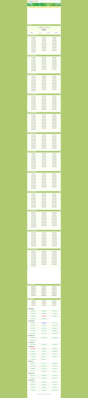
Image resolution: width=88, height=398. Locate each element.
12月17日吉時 (43, 258)
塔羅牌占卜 (55, 371)
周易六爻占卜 (43, 363)
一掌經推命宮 (43, 371)
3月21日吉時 (54, 84)
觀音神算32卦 (32, 363)
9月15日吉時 (54, 199)
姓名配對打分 (54, 316)
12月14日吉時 (43, 257)
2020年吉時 (33, 305)
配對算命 (48, 3)
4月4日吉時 (33, 97)
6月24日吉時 (54, 145)
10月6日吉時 (54, 213)
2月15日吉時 (54, 63)
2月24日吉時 (54, 67)
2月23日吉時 (44, 67)
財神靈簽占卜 (54, 356)
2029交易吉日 (54, 292)
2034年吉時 (54, 302)
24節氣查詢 (33, 390)
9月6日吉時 (54, 195)
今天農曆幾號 (43, 384)
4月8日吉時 (44, 99)
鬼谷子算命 (33, 371)
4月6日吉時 (54, 97)
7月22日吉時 (33, 163)
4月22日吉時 (33, 106)
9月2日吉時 (44, 193)
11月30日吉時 (54, 245)
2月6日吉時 (54, 58)
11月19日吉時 (33, 241)
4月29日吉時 (44, 109)
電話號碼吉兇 (43, 337)
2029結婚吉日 (33, 288)
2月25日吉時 (33, 69)
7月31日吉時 (33, 168)
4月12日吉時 (54, 100)
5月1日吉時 (33, 114)
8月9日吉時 (54, 176)
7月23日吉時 (44, 163)
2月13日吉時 (33, 63)
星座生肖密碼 (32, 344)
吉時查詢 (40, 32)
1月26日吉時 (44, 49)
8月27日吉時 (54, 185)
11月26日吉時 (43, 244)
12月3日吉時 (54, 251)
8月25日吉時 (33, 185)
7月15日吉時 (54, 159)
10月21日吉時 (54, 221)
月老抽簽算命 (32, 351)
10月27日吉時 (54, 224)
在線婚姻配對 (32, 368)
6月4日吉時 (33, 136)
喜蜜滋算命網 (33, 1)
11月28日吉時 (33, 245)
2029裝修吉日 (43, 289)
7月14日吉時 (44, 159)
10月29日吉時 (43, 225)
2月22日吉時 (33, 67)
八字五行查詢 (32, 330)
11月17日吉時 (43, 239)
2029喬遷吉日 (43, 286)
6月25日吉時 (33, 146)
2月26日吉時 (44, 69)
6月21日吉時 (54, 143)
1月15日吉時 (54, 43)
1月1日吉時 (33, 37)
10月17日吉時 (43, 219)
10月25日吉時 (33, 224)
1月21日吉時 (54, 46)
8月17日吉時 (44, 181)
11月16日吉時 (33, 239)
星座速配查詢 (43, 313)
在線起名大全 (32, 375)
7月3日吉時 (54, 153)
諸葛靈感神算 (54, 363)
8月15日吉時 (54, 179)
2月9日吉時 (54, 60)
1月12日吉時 (54, 41)
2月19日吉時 (33, 66)
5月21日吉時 (54, 123)
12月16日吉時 (33, 258)
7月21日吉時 (54, 162)
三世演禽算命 (32, 328)
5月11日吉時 (44, 119)
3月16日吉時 (33, 83)
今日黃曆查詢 (32, 382)
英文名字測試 (43, 333)
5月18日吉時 (54, 122)
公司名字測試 (32, 325)
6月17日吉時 (44, 142)
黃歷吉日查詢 (32, 384)
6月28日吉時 (33, 148)
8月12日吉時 (54, 178)
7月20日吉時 (44, 162)
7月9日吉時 (54, 156)
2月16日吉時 (33, 64)
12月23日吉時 (43, 261)
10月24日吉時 (54, 222)
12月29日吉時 (43, 264)
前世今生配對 (43, 368)
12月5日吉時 (44, 252)
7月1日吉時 (33, 153)
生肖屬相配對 (32, 316)
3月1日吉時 (33, 76)
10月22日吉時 (33, 222)
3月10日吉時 (33, 80)
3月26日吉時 (44, 87)
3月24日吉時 (54, 86)
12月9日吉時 (54, 254)
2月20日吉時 (44, 66)
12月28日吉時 (33, 264)
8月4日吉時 (33, 175)
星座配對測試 (32, 310)
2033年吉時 (44, 302)
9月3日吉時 (54, 193)
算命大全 (59, 1)
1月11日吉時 (44, 41)
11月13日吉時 (33, 238)
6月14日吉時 (44, 140)
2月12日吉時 (54, 61)
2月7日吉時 (33, 60)
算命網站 (31, 3)
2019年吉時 (44, 305)
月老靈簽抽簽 (54, 348)
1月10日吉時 (33, 41)
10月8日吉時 (44, 215)
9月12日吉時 (54, 198)
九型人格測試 (54, 333)
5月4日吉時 (33, 116)
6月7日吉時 (33, 137)
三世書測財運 (54, 325)
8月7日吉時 (33, 176)
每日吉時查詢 (54, 382)
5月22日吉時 (33, 125)
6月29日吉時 (44, 148)
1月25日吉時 (33, 49)
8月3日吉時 (54, 173)
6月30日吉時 (54, 148)
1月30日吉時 (54, 50)
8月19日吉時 (33, 182)
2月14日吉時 (44, 63)
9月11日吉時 (44, 198)
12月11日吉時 (43, 255)
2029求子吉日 (33, 292)
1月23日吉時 (44, 47)
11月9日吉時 (54, 235)
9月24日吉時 (54, 204)
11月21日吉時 (54, 241)
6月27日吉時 (54, 146)
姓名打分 (39, 5)
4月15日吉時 (54, 102)
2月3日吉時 (54, 57)
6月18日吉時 (54, 142)
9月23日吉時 (44, 204)
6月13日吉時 (33, 140)
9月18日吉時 (54, 201)
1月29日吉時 (44, 50)
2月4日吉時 (33, 58)
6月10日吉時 (33, 139)
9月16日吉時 (33, 201)
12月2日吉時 (44, 251)
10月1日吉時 (33, 212)
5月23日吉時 (44, 125)
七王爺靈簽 (33, 356)
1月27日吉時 (54, 49)
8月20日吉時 (44, 182)
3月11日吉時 (44, 80)
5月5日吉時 (44, 116)
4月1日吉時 (33, 96)
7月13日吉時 (33, 159)
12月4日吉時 (33, 252)
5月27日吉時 (54, 126)
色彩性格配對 (32, 318)
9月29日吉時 (44, 207)
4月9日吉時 (54, 99)
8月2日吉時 (44, 173)
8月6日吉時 (54, 175)
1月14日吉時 (44, 43)
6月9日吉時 (54, 137)
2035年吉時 (33, 303)
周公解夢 (48, 5)
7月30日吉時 (54, 166)
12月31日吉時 (33, 265)
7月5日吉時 (44, 155)
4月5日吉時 (44, 97)
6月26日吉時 (44, 146)
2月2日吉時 (44, 57)
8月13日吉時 (33, 179)
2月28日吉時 (33, 70)
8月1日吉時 (33, 173)
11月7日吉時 (33, 235)
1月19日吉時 (33, 46)
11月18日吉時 (54, 239)
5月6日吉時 (54, 116)
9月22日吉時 (33, 204)
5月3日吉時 (54, 114)
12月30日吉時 (54, 264)
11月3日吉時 (54, 232)
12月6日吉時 (54, 252)
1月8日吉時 (44, 40)
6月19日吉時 (33, 143)
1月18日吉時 (54, 44)
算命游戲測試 (54, 330)
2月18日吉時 (54, 64)
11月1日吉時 (33, 232)
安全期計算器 (43, 390)
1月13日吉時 (33, 43)
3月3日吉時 (54, 76)
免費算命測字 (43, 330)
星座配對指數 (43, 310)
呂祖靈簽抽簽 (54, 351)
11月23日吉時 (43, 242)
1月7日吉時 (33, 40)
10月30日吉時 (54, 225)
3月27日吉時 (54, 87)
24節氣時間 (55, 387)
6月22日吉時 (33, 145)
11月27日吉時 (54, 244)
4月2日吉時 (44, 96)
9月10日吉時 (33, 198)
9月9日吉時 (54, 196)
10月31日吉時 (33, 227)
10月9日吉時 (54, 215)
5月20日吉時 (44, 123)
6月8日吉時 (44, 137)
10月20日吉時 (43, 221)
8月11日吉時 (44, 178)
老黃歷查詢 (44, 382)
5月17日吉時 (44, 122)
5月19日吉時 (33, 123)
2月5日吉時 (44, 58)
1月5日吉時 (44, 38)
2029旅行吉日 (33, 289)
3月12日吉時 (54, 80)
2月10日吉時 (33, 61)
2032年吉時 (33, 302)
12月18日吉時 (54, 258)
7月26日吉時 (44, 165)
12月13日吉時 (33, 257)
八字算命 (56, 5)
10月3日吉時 (54, 212)
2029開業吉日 (33, 286)
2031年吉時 (54, 300)
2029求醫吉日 (54, 295)
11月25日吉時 (33, 244)
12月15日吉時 (54, 257)
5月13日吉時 (33, 120)
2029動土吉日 (43, 288)
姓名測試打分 (43, 328)
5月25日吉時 (33, 126)
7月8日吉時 (44, 156)
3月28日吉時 (33, 89)
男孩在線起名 (43, 375)
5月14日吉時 (44, 120)
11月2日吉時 (44, 232)
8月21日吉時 (54, 182)
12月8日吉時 (44, 254)
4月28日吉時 (33, 109)
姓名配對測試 (54, 310)
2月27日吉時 (54, 69)
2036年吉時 (44, 303)
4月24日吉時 (54, 106)
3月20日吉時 (44, 84)
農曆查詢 (56, 32)
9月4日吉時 (33, 195)
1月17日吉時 (44, 44)
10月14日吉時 (43, 218)
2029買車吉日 (43, 292)
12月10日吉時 (33, 255)
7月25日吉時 (33, 165)
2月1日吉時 (33, 57)
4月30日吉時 (54, 109)
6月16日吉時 (33, 142)
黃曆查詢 (39, 3)
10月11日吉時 (43, 216)
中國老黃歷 (33, 387)
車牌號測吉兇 (32, 340)
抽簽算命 (31, 5)
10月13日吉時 (33, 218)
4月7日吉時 (33, 99)
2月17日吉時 (44, 64)
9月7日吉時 (33, 196)
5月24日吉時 (54, 125)
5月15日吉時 (54, 120)
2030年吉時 (44, 300)
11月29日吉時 (43, 245)
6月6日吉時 (54, 136)
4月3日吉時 (54, 96)
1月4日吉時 (33, 38)
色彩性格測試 (32, 333)
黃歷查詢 (31, 32)
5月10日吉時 (33, 119)
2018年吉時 (54, 305)
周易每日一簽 (43, 356)
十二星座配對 (54, 313)
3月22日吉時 (33, 86)
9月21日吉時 (54, 202)
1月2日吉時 (44, 37)
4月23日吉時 (44, 106)
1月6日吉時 (54, 38)
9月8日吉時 (44, 196)
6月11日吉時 (44, 139)
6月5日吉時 (44, 136)
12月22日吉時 (33, 261)
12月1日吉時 (33, 251)
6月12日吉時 (54, 139)
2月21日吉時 (54, 66)
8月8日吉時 (44, 176)
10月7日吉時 (33, 215)
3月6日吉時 (54, 77)
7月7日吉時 (33, 156)
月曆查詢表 (55, 384)
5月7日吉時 (33, 117)
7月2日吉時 (44, 153)
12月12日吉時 (54, 255)
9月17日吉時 (44, 201)
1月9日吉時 (54, 40)
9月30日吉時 (54, 207)
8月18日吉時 (54, 181)
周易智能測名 (54, 328)
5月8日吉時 (44, 117)
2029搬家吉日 (54, 286)
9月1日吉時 (33, 193)
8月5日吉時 (44, 175)
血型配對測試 (32, 313)
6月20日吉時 (44, 143)
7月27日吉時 (54, 165)
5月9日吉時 (54, 117)
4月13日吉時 (33, 102)
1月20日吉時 (44, 46)
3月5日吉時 (44, 77)
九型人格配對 (43, 318)
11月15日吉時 (54, 238)
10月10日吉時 (33, 216)
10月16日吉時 (33, 219)
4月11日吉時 (44, 100)
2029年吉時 (33, 300)
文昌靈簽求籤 (32, 359)
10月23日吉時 (43, 222)
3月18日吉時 (54, 83)
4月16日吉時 (33, 103)
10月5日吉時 (44, 213)
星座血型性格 (43, 344)
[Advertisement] (44, 16)
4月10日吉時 (33, 100)
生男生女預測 (54, 390)
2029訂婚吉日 (54, 288)
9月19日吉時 (33, 202)
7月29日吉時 (44, 166)
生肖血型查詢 (54, 344)
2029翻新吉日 (43, 295)
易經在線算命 (54, 368)
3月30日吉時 (54, 89)
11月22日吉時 (33, 242)
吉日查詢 (48, 32)
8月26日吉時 (44, 185)
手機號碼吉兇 (32, 337)
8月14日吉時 (44, 179)
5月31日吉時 (33, 129)
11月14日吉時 (43, 238)
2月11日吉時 (44, 61)
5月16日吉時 (33, 122)
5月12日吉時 (54, 119)
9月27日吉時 (54, 205)
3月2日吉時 (44, 76)
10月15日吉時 (54, 218)
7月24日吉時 (54, 163)
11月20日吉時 (43, 241)
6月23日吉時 (44, 145)
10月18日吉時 (54, 219)
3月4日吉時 (33, 77)
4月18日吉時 (54, 103)
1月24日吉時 (54, 47)
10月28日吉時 (33, 225)
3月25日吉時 (33, 87)
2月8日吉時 (44, 60)
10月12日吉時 (54, 216)
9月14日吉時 (44, 199)
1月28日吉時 (33, 50)
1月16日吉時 (33, 44)
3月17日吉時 (44, 83)
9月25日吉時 (33, 205)
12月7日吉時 (33, 254)
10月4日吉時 (33, 213)
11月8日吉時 (44, 235)
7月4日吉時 (33, 155)
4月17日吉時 (44, 103)
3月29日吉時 (44, 89)
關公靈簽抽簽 (43, 348)
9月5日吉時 (44, 195)
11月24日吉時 (54, 242)
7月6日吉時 (54, 155)
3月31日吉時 (33, 90)
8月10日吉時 (33, 178)
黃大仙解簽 (44, 351)
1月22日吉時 (33, 47)
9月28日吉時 (33, 207)
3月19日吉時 (33, 84)
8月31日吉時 (33, 188)
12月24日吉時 (54, 261)
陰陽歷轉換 (44, 387)
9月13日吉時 (33, 199)
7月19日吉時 (33, 162)
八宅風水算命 (43, 325)
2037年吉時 (54, 303)
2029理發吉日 (54, 289)
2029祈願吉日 (33, 295)
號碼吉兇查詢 (54, 337)
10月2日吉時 (44, 212)
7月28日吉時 (33, 166)
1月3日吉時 (54, 37)
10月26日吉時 (43, 224)
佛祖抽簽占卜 (43, 359)
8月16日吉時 (33, 181)
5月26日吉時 (44, 126)
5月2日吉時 (44, 114)
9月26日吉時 (44, 205)
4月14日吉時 (44, 102)
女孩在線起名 (54, 375)
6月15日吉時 (54, 140)
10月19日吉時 (33, 221)
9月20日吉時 (44, 202)
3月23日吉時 (44, 86)
